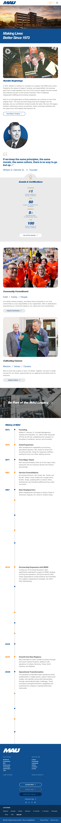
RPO (4, 763)
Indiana (20, 811)
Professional (6, 761)
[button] (57, 3)
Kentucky (27, 811)
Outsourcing (6, 765)
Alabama (5, 811)
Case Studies (7, 775)
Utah (12, 814)
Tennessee (54, 811)
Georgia (13, 811)
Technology (6, 767)
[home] (9, 2)
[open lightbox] (30, 62)
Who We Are (36, 757)
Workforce (6, 759)
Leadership (35, 763)
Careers (34, 768)
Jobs (4, 770)
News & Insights (37, 775)
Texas (6, 814)
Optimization (6, 768)
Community (35, 761)
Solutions (7, 757)
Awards (34, 765)
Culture (34, 759)
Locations (34, 767)
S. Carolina (45, 811)
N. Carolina (36, 811)
